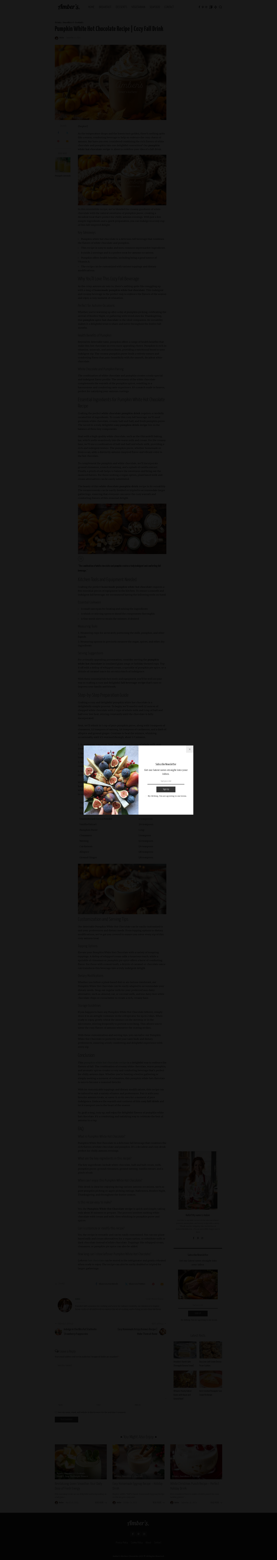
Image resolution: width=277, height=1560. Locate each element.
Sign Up (166, 789)
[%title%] (189, 749)
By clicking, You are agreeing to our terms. (167, 796)
